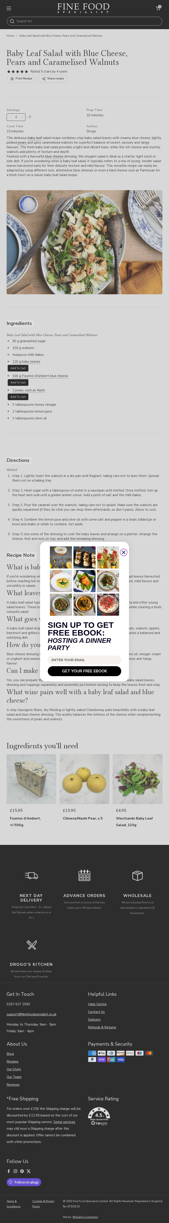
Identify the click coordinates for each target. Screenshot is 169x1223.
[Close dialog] (123, 552)
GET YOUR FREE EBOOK (84, 671)
